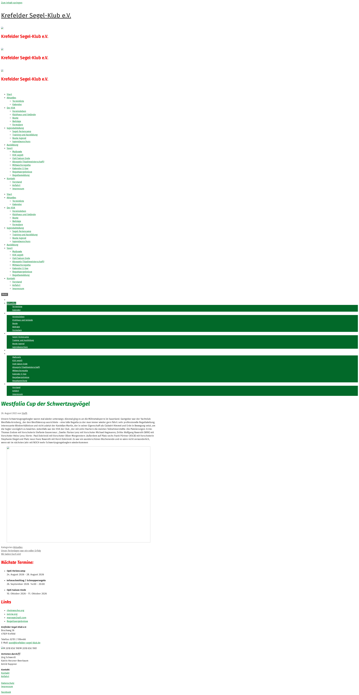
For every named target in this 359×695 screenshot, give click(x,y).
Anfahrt (16, 185)
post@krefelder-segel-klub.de (24, 642)
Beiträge (16, 121)
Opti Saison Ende (21, 158)
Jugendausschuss (21, 141)
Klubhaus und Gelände (24, 114)
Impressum (18, 188)
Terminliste (18, 101)
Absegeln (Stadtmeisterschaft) (28, 161)
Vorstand (17, 182)
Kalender (17, 104)
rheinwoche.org (15, 610)
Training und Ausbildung (25, 134)
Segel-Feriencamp (21, 131)
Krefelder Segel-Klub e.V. (36, 15)
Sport (9, 148)
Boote (15, 118)
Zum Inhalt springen (11, 2)
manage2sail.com (16, 617)
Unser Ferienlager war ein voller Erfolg (21, 550)
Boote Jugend (19, 138)
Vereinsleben (19, 111)
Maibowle (17, 151)
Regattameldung (21, 175)
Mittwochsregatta (21, 165)
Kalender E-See (20, 168)
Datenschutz (7, 683)
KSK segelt (17, 155)
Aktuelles (11, 97)
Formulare (17, 124)
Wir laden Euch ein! (11, 554)
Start (9, 94)
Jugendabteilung (15, 128)
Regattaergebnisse (22, 171)
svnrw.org (12, 614)
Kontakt (11, 178)
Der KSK (11, 108)
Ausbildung (12, 145)
